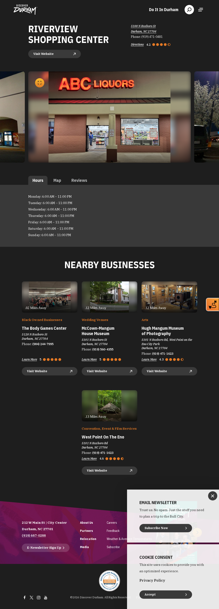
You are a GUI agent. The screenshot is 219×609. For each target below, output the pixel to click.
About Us (86, 523)
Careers (112, 523)
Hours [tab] (38, 180)
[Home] (25, 10)
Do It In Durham (163, 9)
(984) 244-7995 (42, 344)
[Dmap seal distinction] (109, 580)
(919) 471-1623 (162, 354)
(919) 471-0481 (152, 37)
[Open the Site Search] (189, 9)
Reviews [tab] (79, 180)
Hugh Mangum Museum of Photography (163, 330)
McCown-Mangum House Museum (98, 330)
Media (84, 547)
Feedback (113, 531)
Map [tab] (57, 180)
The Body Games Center (44, 328)
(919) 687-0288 (34, 535)
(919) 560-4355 (102, 349)
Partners (86, 531)
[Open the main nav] (200, 9)
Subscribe (113, 547)
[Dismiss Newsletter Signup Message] (212, 495)
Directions (137, 44)
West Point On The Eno (103, 437)
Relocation (88, 539)
